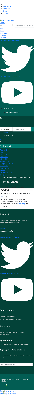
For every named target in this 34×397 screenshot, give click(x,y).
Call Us (2, 228)
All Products (8, 344)
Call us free (5, 132)
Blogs (21, 344)
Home (2, 344)
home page (21, 204)
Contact (26, 344)
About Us (16, 344)
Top (1, 391)
